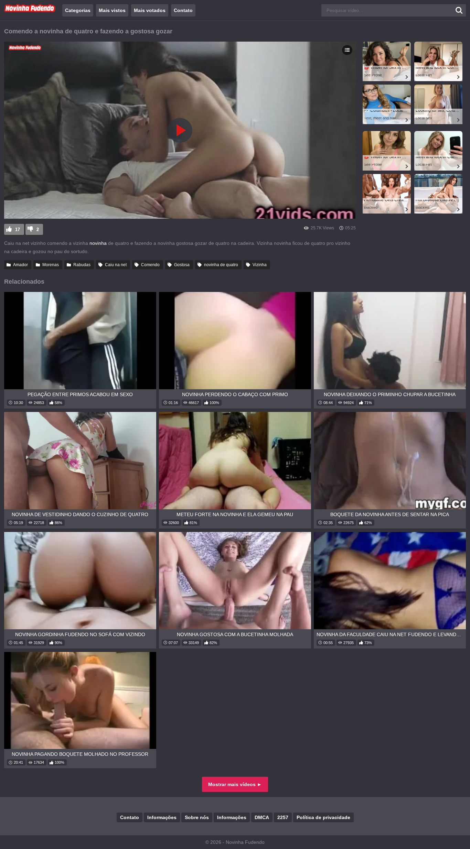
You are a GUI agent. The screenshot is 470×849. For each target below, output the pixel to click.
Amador (20, 264)
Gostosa (182, 264)
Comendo (150, 264)
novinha (98, 243)
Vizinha (260, 264)
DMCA (262, 817)
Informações (162, 817)
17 (17, 229)
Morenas (50, 264)
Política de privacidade (323, 817)
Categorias (77, 10)
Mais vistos (112, 10)
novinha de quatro (221, 264)
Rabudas (81, 264)
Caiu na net (116, 264)
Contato (183, 10)
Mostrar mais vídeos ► (235, 784)
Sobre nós (197, 817)
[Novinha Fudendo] (30, 10)
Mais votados (149, 10)
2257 (282, 817)
